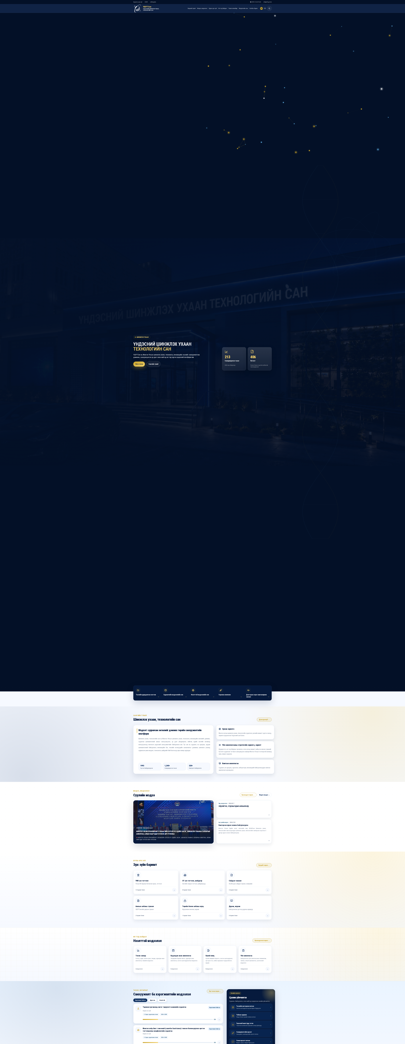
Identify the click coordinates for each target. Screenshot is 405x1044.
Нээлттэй (162, 1000)
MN (261, 8)
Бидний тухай (192, 8)
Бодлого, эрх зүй (137, 2)
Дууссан (152, 1000)
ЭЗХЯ (146, 2)
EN (265, 8)
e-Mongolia (153, 2)
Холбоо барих (254, 8)
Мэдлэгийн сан (243, 8)
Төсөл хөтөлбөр (232, 8)
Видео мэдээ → (264, 795)
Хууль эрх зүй (213, 8)
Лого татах (139, 364)
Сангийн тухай (153, 364)
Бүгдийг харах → (264, 865)
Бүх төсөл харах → (215, 991)
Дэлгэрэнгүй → (264, 719)
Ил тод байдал (222, 8)
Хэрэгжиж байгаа (140, 1000)
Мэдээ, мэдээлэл (202, 8)
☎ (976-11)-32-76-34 (255, 2)
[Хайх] (269, 8)
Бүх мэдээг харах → (248, 795)
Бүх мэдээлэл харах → (262, 940)
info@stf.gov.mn (267, 2)
